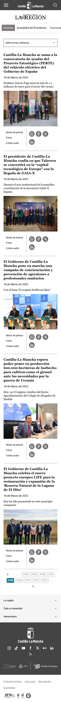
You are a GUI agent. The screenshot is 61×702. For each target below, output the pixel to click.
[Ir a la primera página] (10, 574)
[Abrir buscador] (55, 5)
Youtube (23, 648)
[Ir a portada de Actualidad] (30, 17)
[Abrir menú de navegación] (6, 5)
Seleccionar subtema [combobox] (17, 42)
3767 (51, 574)
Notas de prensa (14, 132)
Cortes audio (12, 143)
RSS (30, 654)
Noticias (8, 27)
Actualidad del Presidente (31, 27)
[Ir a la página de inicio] (31, 5)
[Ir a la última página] (30, 586)
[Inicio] (30, 635)
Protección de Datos (12, 681)
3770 (27, 580)
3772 (44, 580)
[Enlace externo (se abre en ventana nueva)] (23, 695)
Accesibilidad (9, 688)
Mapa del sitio (44, 681)
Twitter (37, 648)
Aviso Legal (30, 681)
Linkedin (51, 648)
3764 (25, 574)
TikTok (16, 648)
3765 (34, 574)
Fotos (9, 137)
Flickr (44, 648)
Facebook (30, 648)
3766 (42, 574)
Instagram (9, 648)
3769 (19, 580)
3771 (36, 580)
